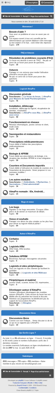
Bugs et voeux (27, 202)
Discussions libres (27, 313)
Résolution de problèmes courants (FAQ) (31, 58)
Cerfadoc (14, 239)
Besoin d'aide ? (17, 32)
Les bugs (14, 207)
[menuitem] (7, 3)
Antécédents (29, 182)
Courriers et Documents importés (27, 165)
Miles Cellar (38, 383)
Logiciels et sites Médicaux (35, 273)
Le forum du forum (32, 97)
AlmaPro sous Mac (32, 113)
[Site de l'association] (28, 9)
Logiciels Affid (16, 246)
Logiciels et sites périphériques (26, 266)
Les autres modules (19, 179)
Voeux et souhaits (18, 219)
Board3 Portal (21, 385)
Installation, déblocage (21, 106)
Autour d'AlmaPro (27, 234)
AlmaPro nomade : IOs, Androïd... (27, 191)
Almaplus (27, 303)
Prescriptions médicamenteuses (26, 142)
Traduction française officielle (23, 383)
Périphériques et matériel (22, 280)
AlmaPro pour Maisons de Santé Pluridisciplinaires (30, 98)
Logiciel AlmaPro (27, 89)
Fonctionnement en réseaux (24, 122)
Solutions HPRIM (18, 256)
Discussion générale (20, 94)
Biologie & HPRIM (18, 153)
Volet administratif (31, 184)
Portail (25, 16)
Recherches (43, 182)
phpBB (20, 380)
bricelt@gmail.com (33, 364)
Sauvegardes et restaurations (25, 134)
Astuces (13, 70)
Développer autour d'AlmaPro (25, 290)
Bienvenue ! (27, 27)
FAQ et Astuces (27, 53)
